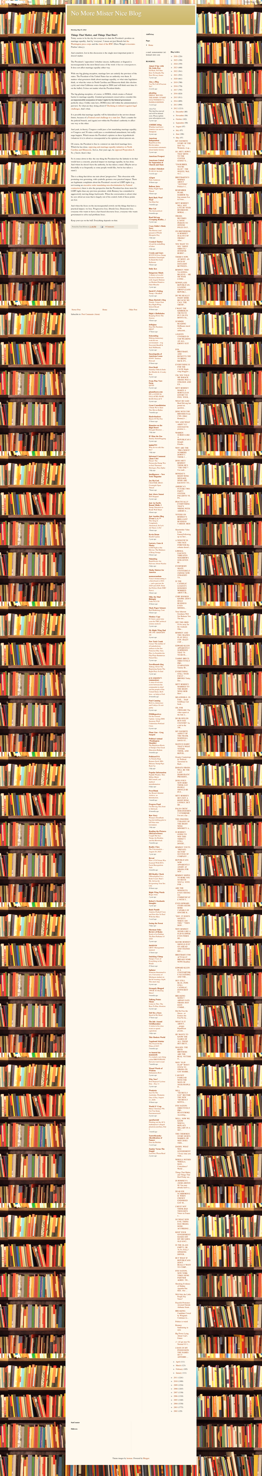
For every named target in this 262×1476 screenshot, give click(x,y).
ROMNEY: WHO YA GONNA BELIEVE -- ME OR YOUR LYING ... (183, 274)
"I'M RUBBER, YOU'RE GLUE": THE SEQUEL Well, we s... (182, 169)
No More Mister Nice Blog (106, 12)
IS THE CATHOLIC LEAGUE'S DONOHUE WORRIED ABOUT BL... (182, 587)
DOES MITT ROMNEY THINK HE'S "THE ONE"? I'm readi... (181, 465)
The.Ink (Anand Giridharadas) (155, 1022)
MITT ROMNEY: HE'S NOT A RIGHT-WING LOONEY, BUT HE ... (182, 800)
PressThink (153, 790)
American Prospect (157, 156)
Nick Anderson (154, 180)
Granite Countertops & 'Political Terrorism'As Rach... (183, 760)
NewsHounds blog (156, 664)
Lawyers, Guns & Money (156, 544)
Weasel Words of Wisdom (156, 1069)
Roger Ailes (153, 894)
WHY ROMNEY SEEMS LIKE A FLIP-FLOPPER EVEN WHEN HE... (183, 933)
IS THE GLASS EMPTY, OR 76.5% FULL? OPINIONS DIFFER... (182, 1249)
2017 (176, 89)
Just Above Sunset (156, 494)
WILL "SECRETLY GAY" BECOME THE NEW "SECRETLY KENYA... (183, 1096)
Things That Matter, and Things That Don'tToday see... (183, 1174)
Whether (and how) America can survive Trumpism (156, 129)
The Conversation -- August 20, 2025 (156, 850)
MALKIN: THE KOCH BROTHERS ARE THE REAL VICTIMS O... (183, 1053)
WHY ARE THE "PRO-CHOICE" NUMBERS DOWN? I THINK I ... (182, 452)
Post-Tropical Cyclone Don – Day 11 (157, 1082)
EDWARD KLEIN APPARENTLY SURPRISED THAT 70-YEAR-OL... (182, 650)
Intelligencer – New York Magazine (157, 475)
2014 (176, 101)
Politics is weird (181, 1321)
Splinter (152, 970)
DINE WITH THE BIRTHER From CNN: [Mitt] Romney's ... (182, 415)
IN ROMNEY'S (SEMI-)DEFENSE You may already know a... (183, 1184)
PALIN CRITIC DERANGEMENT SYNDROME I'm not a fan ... (183, 812)
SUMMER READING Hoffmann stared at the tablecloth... (182, 326)
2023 (176, 67)
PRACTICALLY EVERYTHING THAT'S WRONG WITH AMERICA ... (182, 506)
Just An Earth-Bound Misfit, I (155, 503)
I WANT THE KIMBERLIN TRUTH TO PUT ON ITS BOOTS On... (181, 313)
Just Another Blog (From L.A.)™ (156, 517)
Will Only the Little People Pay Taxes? (183, 1296)
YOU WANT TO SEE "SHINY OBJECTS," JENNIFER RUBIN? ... (181, 248)
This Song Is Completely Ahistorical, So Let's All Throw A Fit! (156, 524)
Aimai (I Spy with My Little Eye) (156, 67)
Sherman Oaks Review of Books (155, 930)
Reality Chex (154, 846)
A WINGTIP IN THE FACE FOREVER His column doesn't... (183, 543)
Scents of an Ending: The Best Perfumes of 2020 (156, 936)
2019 (176, 82)
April (178, 1361)
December (180, 111)
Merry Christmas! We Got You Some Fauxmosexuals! (157, 1111)
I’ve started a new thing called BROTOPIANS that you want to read (157, 1059)
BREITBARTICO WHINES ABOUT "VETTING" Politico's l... (182, 182)
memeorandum (155, 576)
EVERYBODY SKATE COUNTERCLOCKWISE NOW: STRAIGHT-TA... (182, 572)
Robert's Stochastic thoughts (157, 902)
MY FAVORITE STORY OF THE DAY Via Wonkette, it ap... (183, 144)
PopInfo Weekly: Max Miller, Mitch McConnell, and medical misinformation (157, 779)
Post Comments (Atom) (91, 314)
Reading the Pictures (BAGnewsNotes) (157, 832)
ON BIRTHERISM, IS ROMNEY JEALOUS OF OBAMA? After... (183, 236)
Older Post (133, 309)
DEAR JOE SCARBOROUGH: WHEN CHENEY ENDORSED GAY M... (182, 1197)
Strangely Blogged (156, 988)
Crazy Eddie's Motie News (157, 227)
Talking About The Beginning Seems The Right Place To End (157, 669)
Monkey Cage (154, 616)
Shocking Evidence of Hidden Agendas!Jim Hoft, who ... (182, 1287)
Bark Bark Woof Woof (156, 198)
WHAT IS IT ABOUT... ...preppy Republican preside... (180, 1026)
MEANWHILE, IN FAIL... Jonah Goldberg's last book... (182, 700)
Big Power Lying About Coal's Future (182, 1335)
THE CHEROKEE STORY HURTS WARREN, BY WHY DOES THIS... (182, 1138)
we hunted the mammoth (155, 1053)
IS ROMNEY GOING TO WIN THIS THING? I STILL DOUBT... (181, 838)
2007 (176, 1392)
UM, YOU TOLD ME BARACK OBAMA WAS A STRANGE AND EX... (183, 380)
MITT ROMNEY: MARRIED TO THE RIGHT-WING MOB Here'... (182, 689)
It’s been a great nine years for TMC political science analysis (157, 621)
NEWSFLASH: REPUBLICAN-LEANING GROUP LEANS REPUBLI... (182, 287)
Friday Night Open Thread (156, 189)
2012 (176, 108)
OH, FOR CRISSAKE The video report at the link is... (182, 711)
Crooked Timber (156, 241)
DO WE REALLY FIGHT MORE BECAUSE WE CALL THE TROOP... (182, 300)
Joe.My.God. (154, 480)
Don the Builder (155, 1142)
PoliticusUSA (154, 756)
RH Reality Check (156, 874)
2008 (176, 1388)
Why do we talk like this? (156, 448)
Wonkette (153, 1090)
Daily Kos (153, 268)
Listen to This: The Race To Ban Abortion (157, 1005)
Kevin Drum (154, 534)
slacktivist (153, 945)
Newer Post (76, 309)
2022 (176, 71)
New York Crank (156, 641)
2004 (176, 1403)
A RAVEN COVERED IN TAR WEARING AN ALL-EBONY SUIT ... (183, 340)
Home (104, 309)
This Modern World (157, 1037)
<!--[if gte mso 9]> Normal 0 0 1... (182, 1342)
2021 (176, 75)
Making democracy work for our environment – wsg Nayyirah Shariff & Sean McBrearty (156, 343)
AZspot (152, 177)
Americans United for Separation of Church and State (156, 162)
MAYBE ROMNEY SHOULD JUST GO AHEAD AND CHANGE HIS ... (183, 946)
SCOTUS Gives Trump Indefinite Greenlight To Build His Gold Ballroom (157, 258)
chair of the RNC (106, 44)
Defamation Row (155, 1072)
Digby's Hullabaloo (157, 313)
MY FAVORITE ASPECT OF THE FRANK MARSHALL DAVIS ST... (181, 736)
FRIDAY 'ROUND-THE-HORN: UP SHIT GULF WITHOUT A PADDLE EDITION (157, 98)
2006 (176, 1396)
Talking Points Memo (155, 1000)
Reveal (151, 858)
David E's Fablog (156, 291)
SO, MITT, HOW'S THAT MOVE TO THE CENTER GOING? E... (182, 156)
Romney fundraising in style (181, 1327)
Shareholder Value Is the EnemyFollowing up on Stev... (183, 533)
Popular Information (157, 772)
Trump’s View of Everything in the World (155, 961)
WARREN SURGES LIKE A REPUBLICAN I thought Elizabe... (183, 438)
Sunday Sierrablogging (157, 438)
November (180, 115)
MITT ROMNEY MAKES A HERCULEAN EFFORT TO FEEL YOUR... (182, 392)
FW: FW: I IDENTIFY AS (157, 633)
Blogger (146, 1458)
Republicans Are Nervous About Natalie (157, 562)
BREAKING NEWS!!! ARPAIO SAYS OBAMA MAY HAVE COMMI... (182, 1001)
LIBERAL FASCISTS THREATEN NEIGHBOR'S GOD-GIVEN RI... (182, 557)
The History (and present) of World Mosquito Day (155, 232)
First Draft (153, 367)
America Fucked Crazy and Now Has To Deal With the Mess (157, 914)
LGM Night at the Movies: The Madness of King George (157, 550)
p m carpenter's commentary (155, 678)
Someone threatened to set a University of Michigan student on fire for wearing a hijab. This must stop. (157, 977)
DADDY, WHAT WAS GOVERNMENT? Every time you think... (183, 1151)
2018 (176, 86)
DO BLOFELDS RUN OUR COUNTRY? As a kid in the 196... (182, 723)
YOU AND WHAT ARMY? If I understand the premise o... (182, 425)
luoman (129, 1458)
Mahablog (153, 558)
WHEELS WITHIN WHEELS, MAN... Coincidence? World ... (183, 1164)
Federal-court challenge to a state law (104, 117)
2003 (176, 1407)
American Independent (154, 139)
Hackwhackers (155, 416)
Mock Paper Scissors (157, 607)
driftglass (153, 324)
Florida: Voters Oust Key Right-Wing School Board (156, 304)
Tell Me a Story (155, 1012)
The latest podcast (155, 211)
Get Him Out (154, 202)
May (178, 137)
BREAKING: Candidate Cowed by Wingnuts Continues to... (183, 1314)
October (179, 119)
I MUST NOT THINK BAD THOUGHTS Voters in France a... (182, 1211)
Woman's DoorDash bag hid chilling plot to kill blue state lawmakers (157, 821)
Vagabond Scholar (156, 1041)
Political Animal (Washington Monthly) (155, 740)
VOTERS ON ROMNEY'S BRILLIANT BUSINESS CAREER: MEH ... (182, 520)
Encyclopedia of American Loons (155, 354)
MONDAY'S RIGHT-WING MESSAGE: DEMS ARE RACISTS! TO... (183, 478)
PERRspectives (155, 714)
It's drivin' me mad (155, 171)
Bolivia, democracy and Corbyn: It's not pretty (156, 705)
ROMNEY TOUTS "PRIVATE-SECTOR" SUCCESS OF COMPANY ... (182, 852)
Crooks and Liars (156, 252)
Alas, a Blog (154, 81)
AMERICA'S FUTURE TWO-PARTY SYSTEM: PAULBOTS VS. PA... (182, 492)
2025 (176, 60)
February (179, 1369)
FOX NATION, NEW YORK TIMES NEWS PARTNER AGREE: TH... (182, 1275)
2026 (176, 56)
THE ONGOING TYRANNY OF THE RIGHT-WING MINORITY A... (182, 823)
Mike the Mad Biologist (155, 597)
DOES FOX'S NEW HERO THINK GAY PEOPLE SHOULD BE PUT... (181, 786)
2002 (176, 1411)
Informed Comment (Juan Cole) (157, 457)
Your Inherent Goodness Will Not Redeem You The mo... (183, 615)
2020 (176, 78)
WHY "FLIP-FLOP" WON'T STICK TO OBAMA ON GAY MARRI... (182, 1067)
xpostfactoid (154, 1119)
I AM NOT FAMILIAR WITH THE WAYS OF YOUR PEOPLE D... (182, 1081)
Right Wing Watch (156, 892)
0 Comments (109, 227)
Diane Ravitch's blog (157, 299)
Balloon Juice (154, 186)
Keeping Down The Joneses (156, 316)
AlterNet (152, 108)
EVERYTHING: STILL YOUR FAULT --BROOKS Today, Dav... (183, 676)
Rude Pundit (154, 909)
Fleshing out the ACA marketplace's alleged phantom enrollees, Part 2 (157, 1125)
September (180, 122)
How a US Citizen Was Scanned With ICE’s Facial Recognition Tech (157, 864)
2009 (176, 1385)
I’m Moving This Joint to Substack (157, 807)
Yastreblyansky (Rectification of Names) (155, 1137)
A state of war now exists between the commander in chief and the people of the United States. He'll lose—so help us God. (157, 688)
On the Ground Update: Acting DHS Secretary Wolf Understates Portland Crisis (157, 721)
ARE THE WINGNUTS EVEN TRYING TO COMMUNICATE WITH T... (182, 894)
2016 (176, 93)
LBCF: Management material (156, 948)
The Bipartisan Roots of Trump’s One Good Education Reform (157, 747)
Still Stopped (154, 496)
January (179, 1373)
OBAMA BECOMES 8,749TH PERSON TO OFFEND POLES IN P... (182, 222)
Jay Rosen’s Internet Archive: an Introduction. (156, 795)
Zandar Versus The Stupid (157, 1149)
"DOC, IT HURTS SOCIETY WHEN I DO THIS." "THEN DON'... (182, 921)
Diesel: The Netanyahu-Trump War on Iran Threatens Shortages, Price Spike (157, 464)
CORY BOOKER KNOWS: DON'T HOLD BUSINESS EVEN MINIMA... (183, 602)
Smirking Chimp (156, 956)
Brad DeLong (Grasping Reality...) (157, 218)
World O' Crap (155, 1106)
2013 (176, 104)
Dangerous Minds (156, 272)
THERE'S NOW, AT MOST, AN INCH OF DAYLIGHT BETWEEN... (182, 261)
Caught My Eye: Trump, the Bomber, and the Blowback (156, 838)
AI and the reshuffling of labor (157, 245)
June (178, 134)
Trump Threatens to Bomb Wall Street (156, 508)
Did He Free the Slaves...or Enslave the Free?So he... (181, 1014)
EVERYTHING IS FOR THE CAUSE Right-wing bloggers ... (182, 368)
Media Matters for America (156, 571)
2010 (176, 1381)
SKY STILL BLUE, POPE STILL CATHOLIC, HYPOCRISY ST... (181, 986)
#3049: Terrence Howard (155, 359)
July (178, 130)
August (179, 126)
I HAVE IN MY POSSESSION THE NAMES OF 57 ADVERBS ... (182, 1352)
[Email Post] (102, 227)
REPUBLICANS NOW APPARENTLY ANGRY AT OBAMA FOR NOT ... (182, 866)
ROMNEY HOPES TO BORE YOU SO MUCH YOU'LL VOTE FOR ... (182, 880)
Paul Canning (154, 700)
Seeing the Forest (156, 923)
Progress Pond (155, 804)
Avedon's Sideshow (156, 168)
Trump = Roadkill (155, 293)
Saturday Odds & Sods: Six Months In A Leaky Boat (157, 371)
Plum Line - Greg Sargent (156, 733)
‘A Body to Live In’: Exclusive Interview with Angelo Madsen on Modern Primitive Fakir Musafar (157, 280)
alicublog (152, 92)
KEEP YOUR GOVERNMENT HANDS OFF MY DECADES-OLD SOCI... (183, 1237)
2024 (176, 63)
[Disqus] (104, 269)
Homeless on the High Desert (155, 426)
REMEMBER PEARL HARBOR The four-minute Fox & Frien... (182, 195)
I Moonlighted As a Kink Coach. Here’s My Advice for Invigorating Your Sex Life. (157, 881)
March (178, 1365)
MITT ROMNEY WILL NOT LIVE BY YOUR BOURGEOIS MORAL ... (183, 208)
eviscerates (130, 44)
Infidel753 (153, 445)
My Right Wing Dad (157, 630)
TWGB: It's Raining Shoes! (156, 991)
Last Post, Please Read (157, 1153)
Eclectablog (153, 335)
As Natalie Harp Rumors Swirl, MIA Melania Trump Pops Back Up (156, 762)
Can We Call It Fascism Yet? (157, 85)
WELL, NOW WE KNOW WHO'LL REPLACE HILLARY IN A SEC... (182, 1124)
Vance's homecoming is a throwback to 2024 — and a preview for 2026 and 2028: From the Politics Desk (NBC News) (157, 584)
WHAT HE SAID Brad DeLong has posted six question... (183, 404)
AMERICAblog (155, 124)
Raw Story (153, 815)
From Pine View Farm (155, 381)
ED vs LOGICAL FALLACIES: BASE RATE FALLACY (156, 396)
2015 (176, 97)
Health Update (154, 536)
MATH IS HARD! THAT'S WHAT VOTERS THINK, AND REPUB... (182, 748)
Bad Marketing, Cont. (157, 610)
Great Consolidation (157, 405)
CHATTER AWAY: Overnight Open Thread (156, 485)
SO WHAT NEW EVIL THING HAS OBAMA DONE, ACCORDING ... (183, 1224)
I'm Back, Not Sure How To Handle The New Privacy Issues (156, 72)
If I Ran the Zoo (155, 436)
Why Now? (153, 1079)
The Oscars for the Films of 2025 (155, 1044)
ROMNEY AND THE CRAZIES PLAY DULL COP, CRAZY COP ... (182, 637)
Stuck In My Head (155, 1015)
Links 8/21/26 (154, 601)
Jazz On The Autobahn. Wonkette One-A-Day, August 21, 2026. (156, 1096)
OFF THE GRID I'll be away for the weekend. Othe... (182, 625)
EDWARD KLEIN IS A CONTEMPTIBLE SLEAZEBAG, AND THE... (183, 972)
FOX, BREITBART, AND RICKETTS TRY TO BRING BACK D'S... (183, 355)
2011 (176, 1377)
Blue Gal (152, 208)
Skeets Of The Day (156, 418)
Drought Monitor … (156, 430)
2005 (176, 1400)
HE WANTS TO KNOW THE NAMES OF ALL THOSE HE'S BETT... (181, 1039)
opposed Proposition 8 (124, 149)
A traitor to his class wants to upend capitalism (156, 1028)
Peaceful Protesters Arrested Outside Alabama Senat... (183, 1305)
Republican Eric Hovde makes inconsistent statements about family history (157, 146)
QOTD (151, 385)
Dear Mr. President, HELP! (156, 328)
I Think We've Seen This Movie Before (156, 408)
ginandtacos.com (156, 391)
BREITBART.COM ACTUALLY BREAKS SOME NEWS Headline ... (183, 959)
